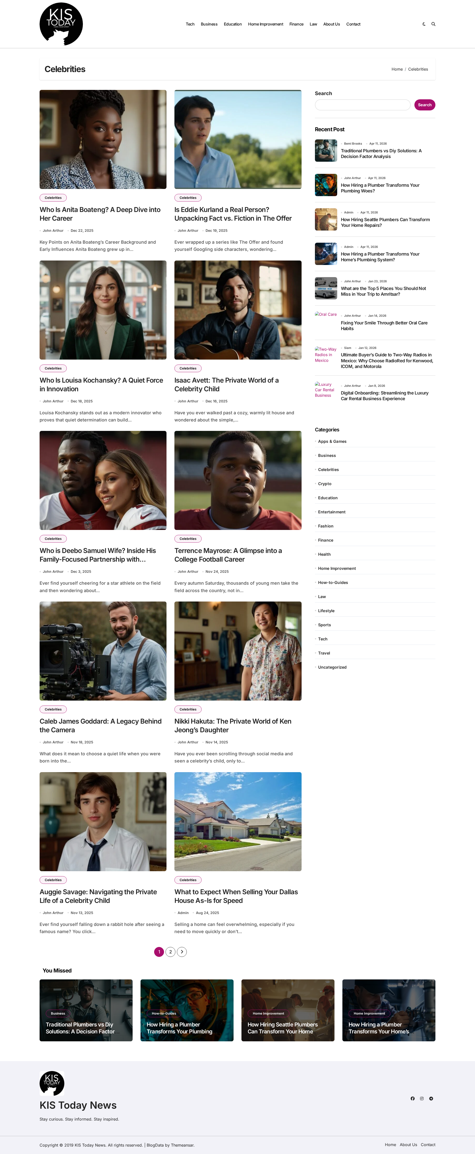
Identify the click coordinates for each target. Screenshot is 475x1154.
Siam (347, 348)
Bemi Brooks (353, 143)
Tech (190, 24)
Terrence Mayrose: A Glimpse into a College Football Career (228, 555)
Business (209, 24)
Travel (324, 653)
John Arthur (53, 230)
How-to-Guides (333, 582)
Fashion (325, 526)
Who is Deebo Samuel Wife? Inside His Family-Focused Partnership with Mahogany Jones (98, 559)
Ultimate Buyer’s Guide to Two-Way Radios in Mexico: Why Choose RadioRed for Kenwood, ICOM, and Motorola (387, 360)
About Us (331, 24)
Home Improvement (265, 24)
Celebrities (53, 198)
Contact (353, 24)
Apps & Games (332, 441)
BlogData (155, 1145)
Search (323, 93)
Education (233, 24)
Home (390, 1144)
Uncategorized (332, 667)
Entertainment (332, 511)
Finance (296, 24)
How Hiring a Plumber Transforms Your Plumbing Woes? (179, 1031)
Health (324, 554)
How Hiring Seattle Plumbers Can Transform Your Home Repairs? (283, 1031)
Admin (183, 913)
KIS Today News (78, 1105)
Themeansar (182, 1145)
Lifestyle (326, 610)
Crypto (325, 483)
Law (313, 24)
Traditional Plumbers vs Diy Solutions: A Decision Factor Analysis (80, 1031)
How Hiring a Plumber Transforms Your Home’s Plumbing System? (379, 1031)
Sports (324, 624)
